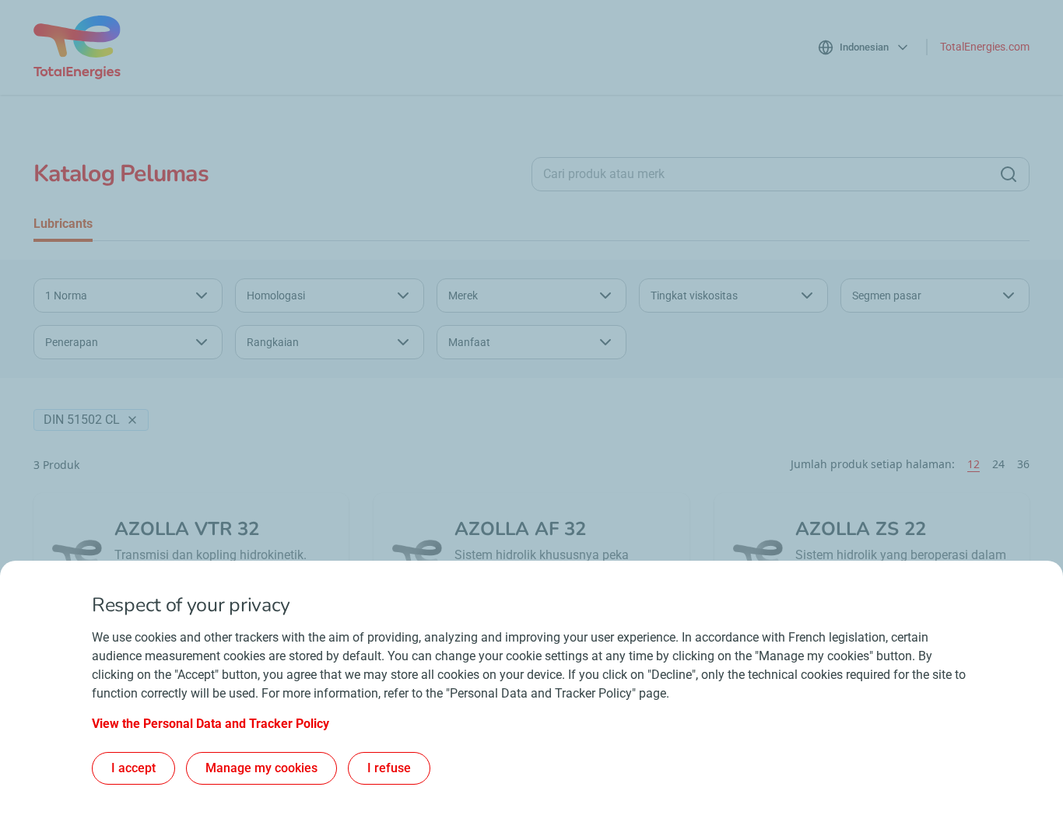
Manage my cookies (261, 768)
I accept (133, 768)
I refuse (389, 768)
